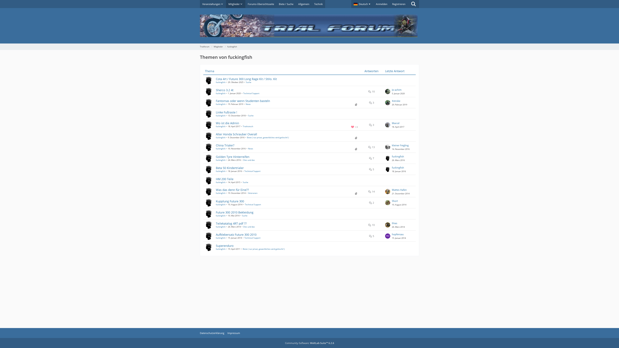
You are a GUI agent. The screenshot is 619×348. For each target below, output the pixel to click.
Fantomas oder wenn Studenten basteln (243, 101)
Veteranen (252, 193)
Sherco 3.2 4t (224, 90)
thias (394, 223)
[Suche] (413, 4)
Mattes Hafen (399, 189)
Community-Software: (309, 343)
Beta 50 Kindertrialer (230, 168)
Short (395, 201)
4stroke (396, 100)
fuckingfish (221, 82)
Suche (248, 82)
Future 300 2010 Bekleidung (234, 212)
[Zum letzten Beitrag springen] (387, 91)
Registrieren (398, 4)
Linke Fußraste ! (226, 112)
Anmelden (381, 4)
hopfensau (398, 234)
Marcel (395, 123)
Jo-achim (397, 89)
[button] (362, 4)
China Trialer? (225, 145)
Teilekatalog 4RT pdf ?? (231, 223)
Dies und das (249, 160)
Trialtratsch (248, 126)
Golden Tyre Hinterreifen (232, 157)
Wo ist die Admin (227, 123)
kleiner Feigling (400, 145)
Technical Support (251, 93)
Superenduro (225, 246)
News (248, 104)
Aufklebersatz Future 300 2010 (236, 235)
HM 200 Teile (224, 179)
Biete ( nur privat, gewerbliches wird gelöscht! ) (268, 137)
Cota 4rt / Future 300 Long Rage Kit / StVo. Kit (246, 79)
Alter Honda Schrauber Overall (236, 134)
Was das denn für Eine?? (232, 190)
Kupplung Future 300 (230, 201)
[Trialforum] (309, 26)
